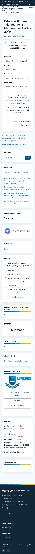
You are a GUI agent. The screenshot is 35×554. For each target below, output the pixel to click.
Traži (27, 157)
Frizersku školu (12, 286)
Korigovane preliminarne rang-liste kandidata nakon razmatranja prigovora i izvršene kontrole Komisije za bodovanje (17, 195)
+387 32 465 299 (9, 1)
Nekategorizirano (18, 36)
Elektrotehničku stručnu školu (16, 282)
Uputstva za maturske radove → (14, 144)
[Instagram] (32, 4)
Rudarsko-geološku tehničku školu (18, 278)
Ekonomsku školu (12, 274)
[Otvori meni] (31, 9)
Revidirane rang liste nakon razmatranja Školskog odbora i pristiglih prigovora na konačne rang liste (17, 181)
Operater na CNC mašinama (16, 289)
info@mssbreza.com (24, 1)
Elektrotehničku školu (14, 271)
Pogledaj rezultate (17, 297)
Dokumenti (7, 249)
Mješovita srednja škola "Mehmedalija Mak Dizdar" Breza (12, 9)
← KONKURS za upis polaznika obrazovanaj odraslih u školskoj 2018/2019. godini (13, 138)
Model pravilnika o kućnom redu (16, 361)
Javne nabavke (9, 468)
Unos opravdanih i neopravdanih (14, 347)
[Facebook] (29, 4)
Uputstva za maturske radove (13, 315)
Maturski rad (6, 537)
